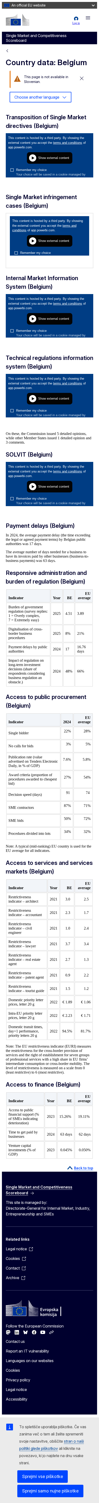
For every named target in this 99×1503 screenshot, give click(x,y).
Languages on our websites (30, 1360)
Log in (76, 23)
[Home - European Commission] (17, 19)
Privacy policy (18, 1379)
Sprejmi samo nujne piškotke (50, 1490)
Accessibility (16, 1399)
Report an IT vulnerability (27, 1351)
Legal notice (16, 1389)
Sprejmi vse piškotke (42, 1476)
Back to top (83, 1168)
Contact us (15, 1341)
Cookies (13, 1370)
